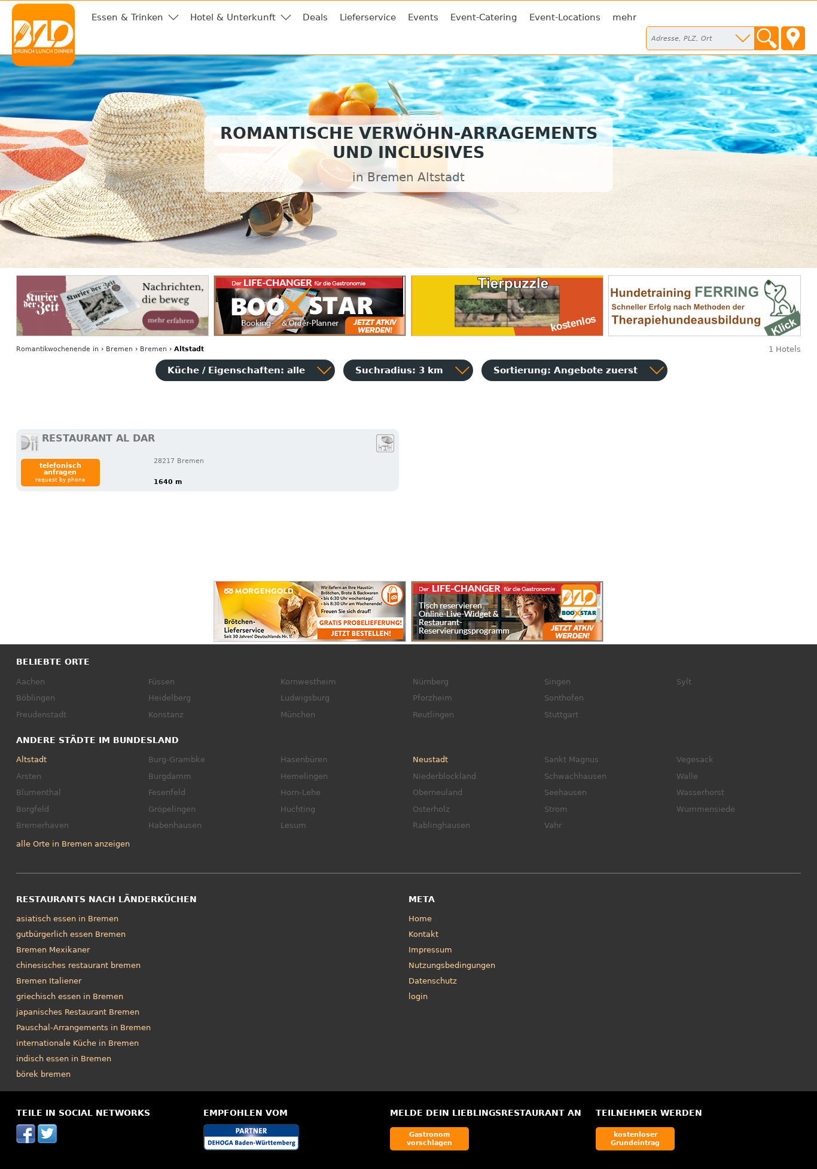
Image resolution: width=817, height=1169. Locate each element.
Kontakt (423, 934)
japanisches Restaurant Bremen (77, 1011)
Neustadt (430, 759)
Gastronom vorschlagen (429, 1138)
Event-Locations (564, 17)
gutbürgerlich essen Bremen (71, 934)
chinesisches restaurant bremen (78, 965)
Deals (315, 17)
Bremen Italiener (48, 980)
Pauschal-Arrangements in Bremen (83, 1027)
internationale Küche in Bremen (77, 1043)
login (418, 996)
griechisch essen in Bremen (69, 996)
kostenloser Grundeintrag (635, 1138)
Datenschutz (432, 980)
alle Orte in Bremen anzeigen (73, 843)
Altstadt (31, 759)
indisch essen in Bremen (63, 1058)
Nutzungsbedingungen (451, 965)
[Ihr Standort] (793, 38)
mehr (624, 17)
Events (423, 17)
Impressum (430, 949)
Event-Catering (483, 17)
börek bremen (43, 1074)
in (57, 349)
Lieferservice (368, 17)
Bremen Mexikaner (53, 949)
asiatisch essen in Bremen (67, 918)
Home (420, 918)
